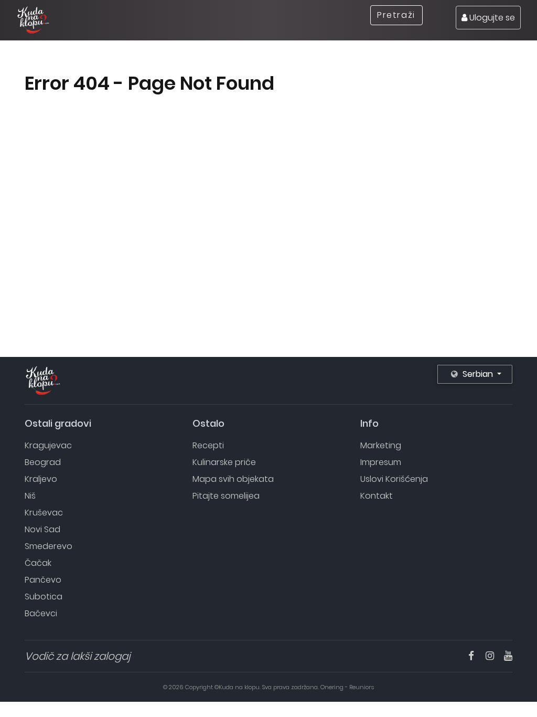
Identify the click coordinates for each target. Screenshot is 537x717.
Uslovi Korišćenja (394, 479)
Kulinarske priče (224, 462)
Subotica (43, 597)
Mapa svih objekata (233, 479)
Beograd (43, 462)
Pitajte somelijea (226, 496)
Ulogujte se (491, 18)
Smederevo (48, 546)
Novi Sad (42, 529)
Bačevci (41, 613)
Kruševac (44, 513)
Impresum (380, 462)
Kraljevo (41, 479)
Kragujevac (48, 445)
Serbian (477, 374)
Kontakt (376, 496)
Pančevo (43, 580)
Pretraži (396, 15)
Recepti (208, 445)
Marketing (380, 445)
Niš (30, 496)
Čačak (38, 563)
